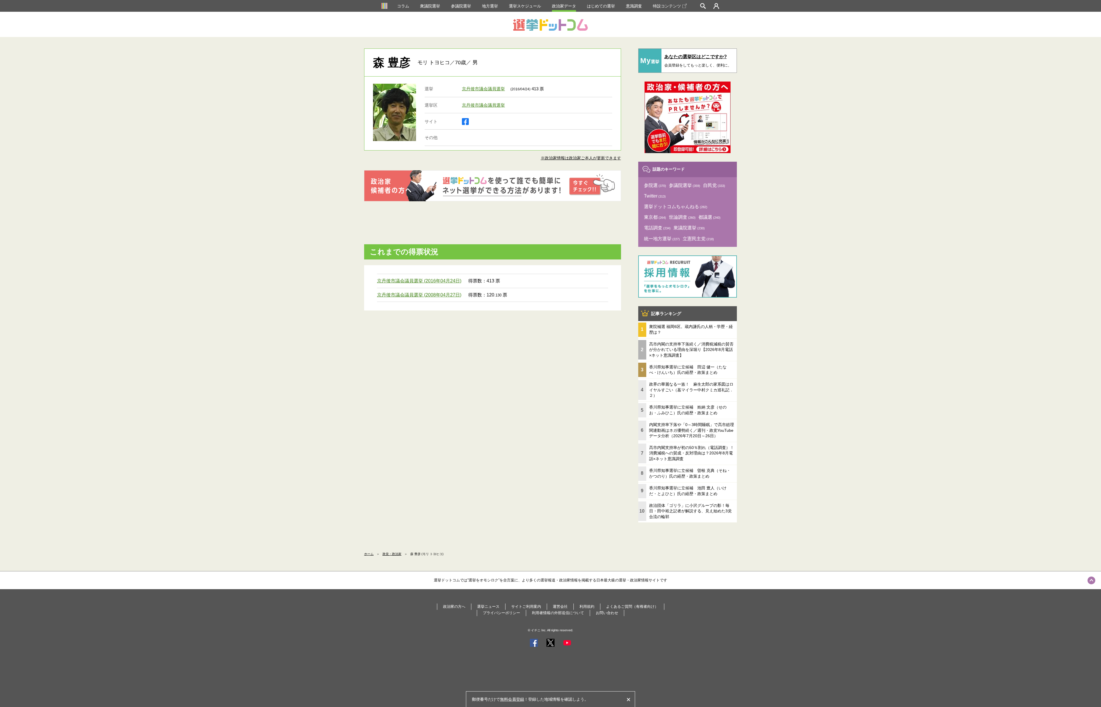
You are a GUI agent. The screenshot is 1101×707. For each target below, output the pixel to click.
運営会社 (560, 606)
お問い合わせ (607, 613)
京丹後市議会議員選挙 (483, 88)
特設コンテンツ (667, 6)
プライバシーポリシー (501, 613)
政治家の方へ (454, 606)
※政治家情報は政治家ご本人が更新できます (581, 158)
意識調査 (634, 6)
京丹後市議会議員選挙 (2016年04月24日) (419, 280)
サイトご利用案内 (526, 606)
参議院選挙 (461, 6)
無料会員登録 (512, 699)
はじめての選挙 (601, 6)
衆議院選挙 (430, 6)
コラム (403, 6)
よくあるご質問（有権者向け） (632, 606)
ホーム (369, 554)
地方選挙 (490, 6)
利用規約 (586, 606)
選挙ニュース (488, 606)
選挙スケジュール (525, 6)
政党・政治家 (391, 554)
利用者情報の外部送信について (558, 613)
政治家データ (564, 6)
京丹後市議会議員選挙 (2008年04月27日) (419, 294)
